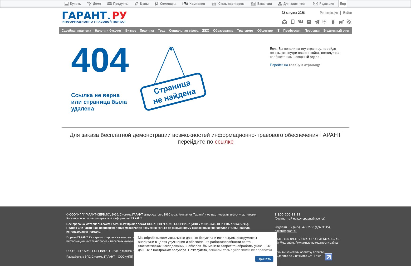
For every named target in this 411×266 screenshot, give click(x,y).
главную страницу (304, 65)
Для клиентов (294, 3)
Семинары (168, 3)
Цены (144, 3)
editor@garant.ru (286, 231)
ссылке (224, 141)
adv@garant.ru (284, 242)
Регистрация (329, 13)
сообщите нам (281, 57)
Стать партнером (231, 3)
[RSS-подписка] (349, 22)
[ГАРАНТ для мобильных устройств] (292, 22)
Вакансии (264, 3)
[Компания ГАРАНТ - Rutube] (341, 22)
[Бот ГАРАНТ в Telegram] (325, 22)
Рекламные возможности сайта (316, 242)
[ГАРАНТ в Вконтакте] (300, 22)
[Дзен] (308, 22)
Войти (347, 13)
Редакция (326, 3)
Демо (97, 3)
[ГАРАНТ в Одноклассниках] (333, 22)
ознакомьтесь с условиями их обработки (240, 249)
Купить (75, 3)
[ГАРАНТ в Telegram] (316, 22)
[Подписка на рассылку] (284, 22)
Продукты (120, 3)
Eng (343, 3)
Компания (197, 3)
